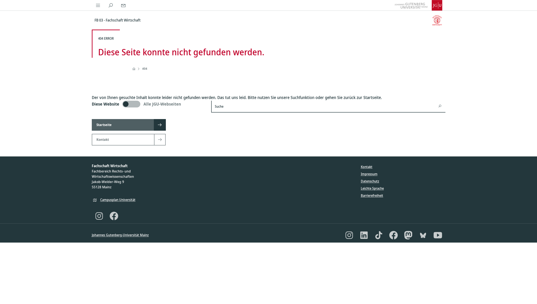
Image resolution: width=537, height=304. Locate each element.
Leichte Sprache (372, 188)
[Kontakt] (123, 5)
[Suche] (110, 5)
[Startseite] (134, 69)
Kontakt (366, 166)
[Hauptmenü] (98, 5)
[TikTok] (379, 235)
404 (144, 68)
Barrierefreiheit (372, 195)
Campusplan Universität (117, 199)
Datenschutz (370, 181)
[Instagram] (99, 216)
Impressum (369, 174)
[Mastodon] (408, 235)
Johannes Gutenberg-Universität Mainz (120, 235)
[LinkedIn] (364, 235)
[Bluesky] (423, 235)
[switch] (149, 104)
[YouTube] (438, 235)
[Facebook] (114, 216)
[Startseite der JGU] (418, 5)
